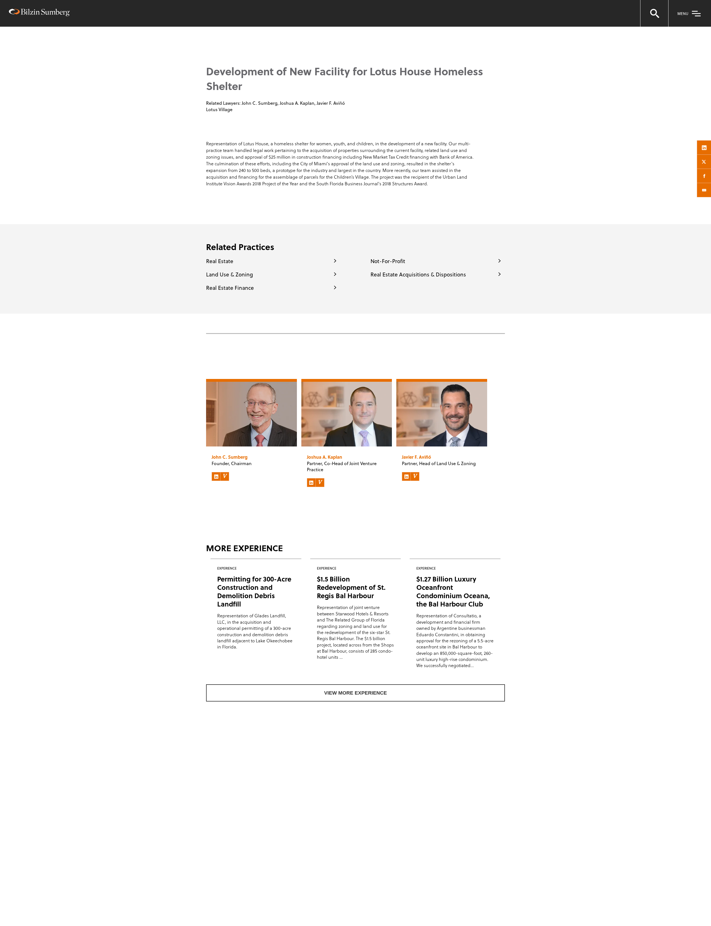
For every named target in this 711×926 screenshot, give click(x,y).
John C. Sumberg (259, 103)
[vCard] (225, 476)
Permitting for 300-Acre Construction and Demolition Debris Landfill (254, 591)
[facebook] (704, 176)
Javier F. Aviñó (331, 103)
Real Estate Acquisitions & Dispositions (418, 274)
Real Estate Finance (230, 287)
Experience (239, 39)
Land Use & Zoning (229, 274)
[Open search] (654, 13)
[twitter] (704, 162)
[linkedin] (704, 147)
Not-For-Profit (387, 261)
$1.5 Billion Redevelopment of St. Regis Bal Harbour (351, 587)
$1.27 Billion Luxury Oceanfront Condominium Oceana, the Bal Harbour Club (453, 591)
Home (213, 39)
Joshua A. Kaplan (297, 103)
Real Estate (219, 261)
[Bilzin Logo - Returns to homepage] (39, 13)
